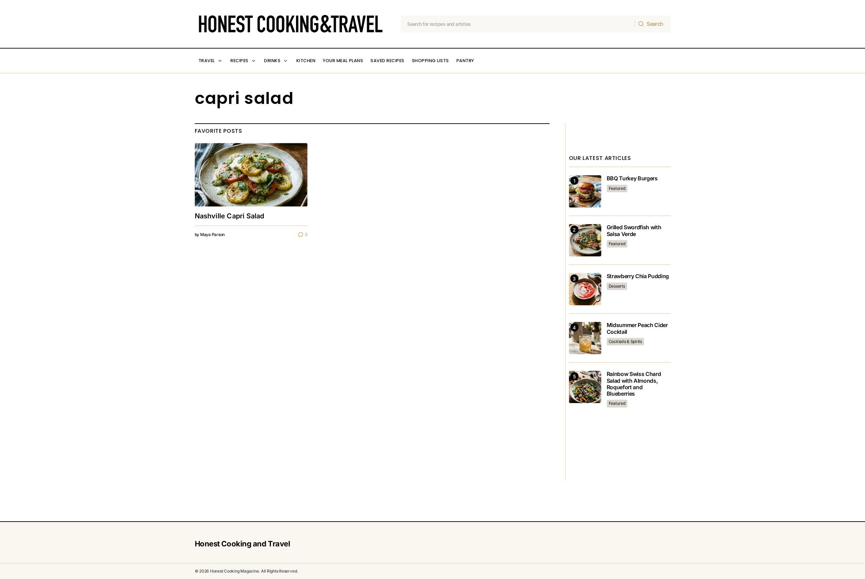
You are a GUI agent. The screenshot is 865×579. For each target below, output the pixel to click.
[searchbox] (518, 24)
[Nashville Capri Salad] (251, 174)
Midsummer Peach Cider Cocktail (637, 328)
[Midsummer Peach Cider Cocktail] (585, 338)
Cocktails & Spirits (625, 341)
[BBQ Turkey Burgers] (585, 191)
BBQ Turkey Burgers (632, 178)
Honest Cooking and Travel (242, 543)
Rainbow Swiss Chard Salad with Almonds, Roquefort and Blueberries (634, 384)
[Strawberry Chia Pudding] (585, 289)
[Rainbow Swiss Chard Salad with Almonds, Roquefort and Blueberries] (585, 387)
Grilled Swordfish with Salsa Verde (634, 230)
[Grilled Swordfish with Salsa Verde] (585, 240)
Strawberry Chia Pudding (638, 276)
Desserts (617, 286)
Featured (617, 188)
